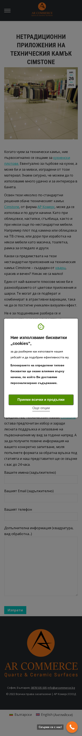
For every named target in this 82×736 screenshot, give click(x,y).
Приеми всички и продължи (41, 399)
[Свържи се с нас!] (72, 727)
